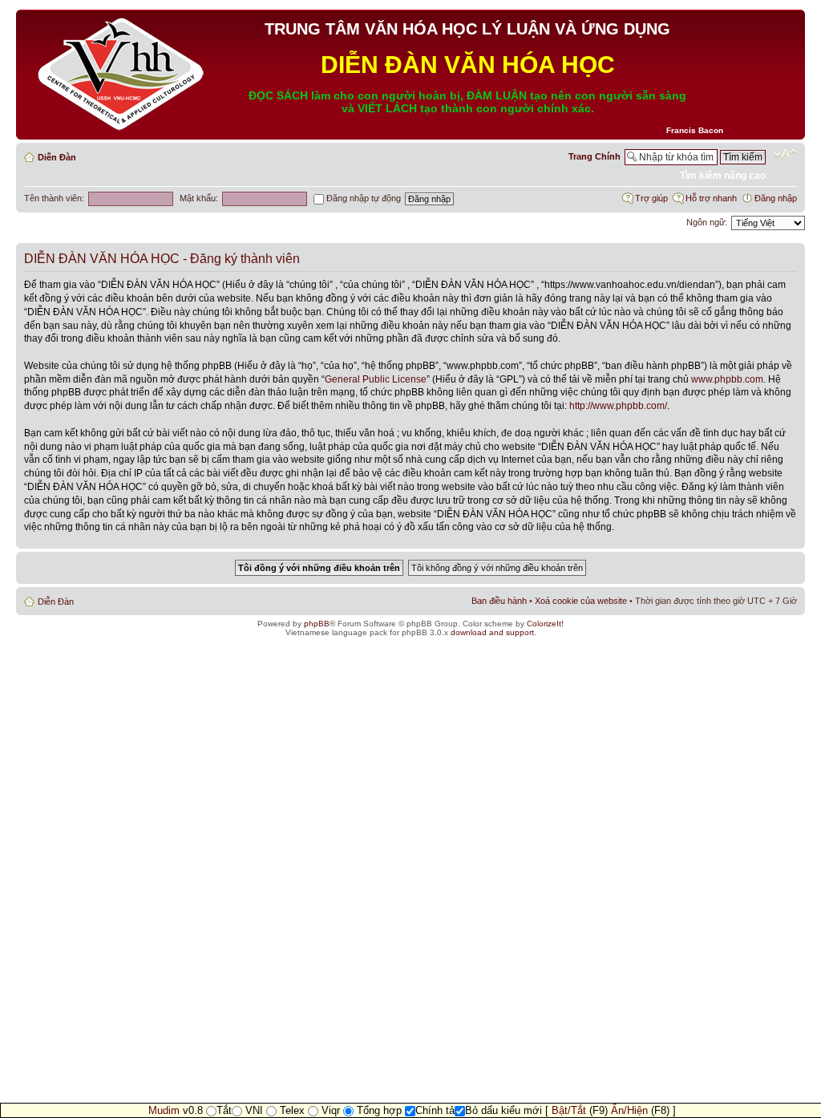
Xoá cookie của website (581, 601)
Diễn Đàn (57, 157)
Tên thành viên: (54, 198)
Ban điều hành (499, 601)
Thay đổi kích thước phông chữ (785, 154)
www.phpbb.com (727, 379)
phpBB (317, 623)
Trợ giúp (651, 198)
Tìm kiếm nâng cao (723, 175)
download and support (492, 632)
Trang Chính (594, 156)
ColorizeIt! (545, 623)
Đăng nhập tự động (362, 198)
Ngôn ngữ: (706, 222)
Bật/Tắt (569, 1110)
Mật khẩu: (199, 198)
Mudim (164, 1110)
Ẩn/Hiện (629, 1110)
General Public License (376, 379)
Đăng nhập (775, 198)
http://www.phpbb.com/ (618, 405)
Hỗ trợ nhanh (711, 198)
